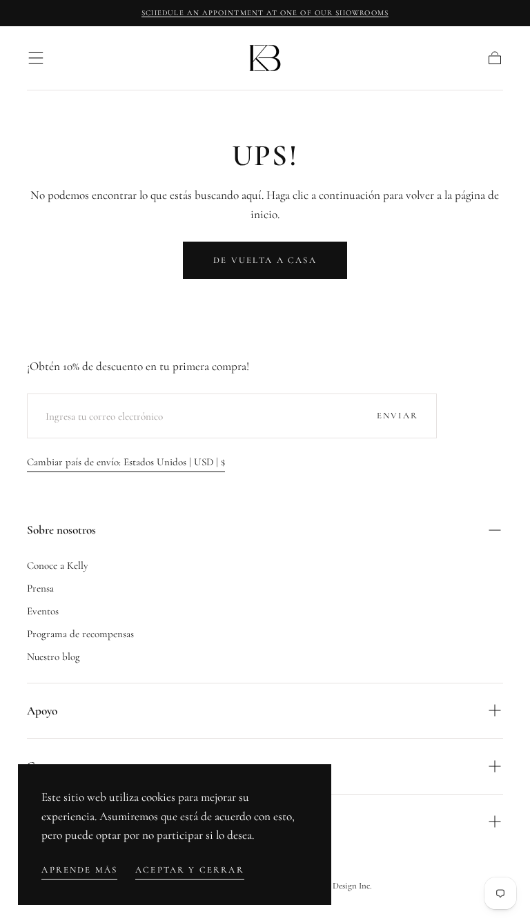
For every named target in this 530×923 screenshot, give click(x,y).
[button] (36, 58)
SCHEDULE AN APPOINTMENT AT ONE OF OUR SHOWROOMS (265, 12)
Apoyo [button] (42, 710)
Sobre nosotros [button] (61, 530)
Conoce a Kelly (57, 565)
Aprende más (79, 869)
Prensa (40, 588)
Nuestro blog (53, 656)
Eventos (43, 611)
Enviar (397, 415)
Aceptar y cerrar (189, 869)
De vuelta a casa (265, 260)
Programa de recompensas (80, 634)
